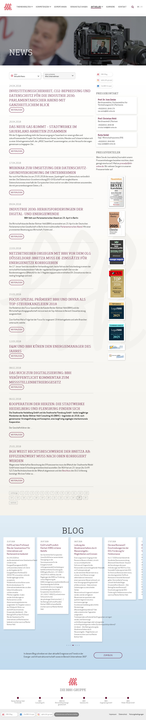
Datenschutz (123, 714)
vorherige (14, 493)
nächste (13, 503)
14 (11, 498)
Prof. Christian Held (107, 119)
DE (138, 7)
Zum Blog (108, 655)
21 (54, 498)
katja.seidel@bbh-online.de (106, 144)
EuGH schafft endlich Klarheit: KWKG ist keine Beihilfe (50, 548)
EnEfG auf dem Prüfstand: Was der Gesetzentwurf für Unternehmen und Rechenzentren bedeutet (18, 549)
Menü (15, 74)
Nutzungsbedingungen (136, 714)
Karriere (110, 7)
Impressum (112, 714)
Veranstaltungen (79, 7)
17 (30, 498)
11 (74, 493)
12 (80, 493)
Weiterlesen (16, 110)
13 (86, 493)
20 (48, 498)
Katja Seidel (103, 135)
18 (36, 498)
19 (42, 498)
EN (142, 7)
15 (18, 498)
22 (61, 498)
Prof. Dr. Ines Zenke (107, 100)
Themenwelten (24, 7)
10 (68, 493)
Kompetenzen (42, 7)
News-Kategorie (50, 74)
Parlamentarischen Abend (71, 227)
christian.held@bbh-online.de (107, 127)
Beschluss (66, 471)
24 (73, 498)
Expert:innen (60, 7)
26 (85, 498)
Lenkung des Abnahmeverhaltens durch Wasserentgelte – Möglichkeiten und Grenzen (85, 549)
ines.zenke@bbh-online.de (106, 111)
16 (24, 498)
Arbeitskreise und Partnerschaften (67, 714)
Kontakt (122, 7)
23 (67, 498)
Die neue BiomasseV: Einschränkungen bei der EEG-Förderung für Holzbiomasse (118, 549)
